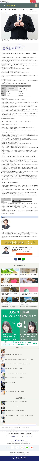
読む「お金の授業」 (17, 427)
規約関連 (11, 454)
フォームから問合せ (26, 436)
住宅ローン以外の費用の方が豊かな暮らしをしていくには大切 (13, 48)
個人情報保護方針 (17, 454)
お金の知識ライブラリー (8, 427)
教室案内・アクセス (13, 452)
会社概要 (18, 452)
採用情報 (22, 452)
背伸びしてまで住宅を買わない (7, 49)
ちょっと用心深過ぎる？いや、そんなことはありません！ (12, 47)
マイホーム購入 (3, 12)
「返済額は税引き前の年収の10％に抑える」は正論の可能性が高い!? (14, 46)
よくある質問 (12, 436)
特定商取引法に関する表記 (24, 454)
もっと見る (19, 424)
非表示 (20, 44)
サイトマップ (27, 452)
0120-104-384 (20, 440)
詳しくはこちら (23, 253)
